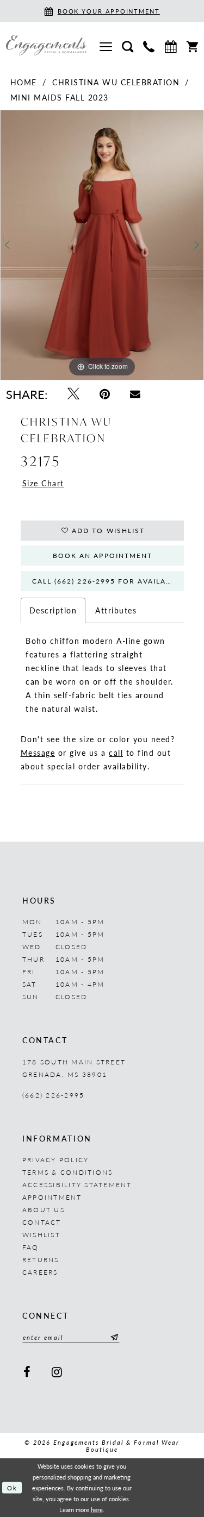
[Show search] (127, 46)
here (97, 1509)
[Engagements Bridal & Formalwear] (46, 45)
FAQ (30, 1247)
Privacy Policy (55, 1159)
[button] (106, 45)
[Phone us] (148, 46)
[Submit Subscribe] (113, 1337)
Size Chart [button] (43, 483)
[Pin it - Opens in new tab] (104, 393)
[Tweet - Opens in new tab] (73, 393)
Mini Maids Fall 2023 (59, 97)
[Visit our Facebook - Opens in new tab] (27, 1371)
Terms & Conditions (67, 1172)
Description (53, 610)
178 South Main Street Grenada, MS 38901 (74, 1068)
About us (43, 1209)
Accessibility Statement (77, 1184)
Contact (41, 1222)
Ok (12, 1487)
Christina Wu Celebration (116, 82)
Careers (40, 1272)
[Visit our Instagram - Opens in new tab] (57, 1371)
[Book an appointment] (170, 45)
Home (23, 82)
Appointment (52, 1197)
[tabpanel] (102, 245)
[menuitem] (106, 45)
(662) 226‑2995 (53, 1095)
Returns (40, 1259)
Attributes (116, 610)
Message (38, 752)
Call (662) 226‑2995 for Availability (108, 581)
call (116, 752)
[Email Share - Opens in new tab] (135, 393)
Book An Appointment (103, 555)
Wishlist (41, 1234)
